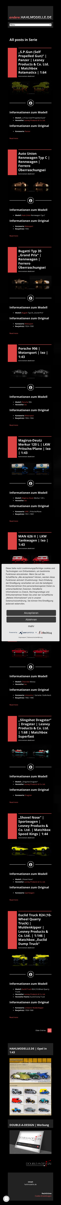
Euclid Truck (26, 989)
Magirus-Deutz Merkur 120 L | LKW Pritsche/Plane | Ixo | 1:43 (34, 446)
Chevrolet (26, 681)
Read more (14, 138)
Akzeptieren (31, 612)
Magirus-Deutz (28, 498)
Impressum (22, 637)
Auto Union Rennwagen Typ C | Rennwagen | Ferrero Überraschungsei (34, 161)
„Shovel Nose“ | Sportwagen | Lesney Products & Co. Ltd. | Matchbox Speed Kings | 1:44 (34, 825)
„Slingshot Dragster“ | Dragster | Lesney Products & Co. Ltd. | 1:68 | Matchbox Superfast (34, 728)
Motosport (29, 226)
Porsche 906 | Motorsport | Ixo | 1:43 (33, 352)
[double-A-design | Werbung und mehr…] (30, 1153)
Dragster (28, 795)
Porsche (25, 402)
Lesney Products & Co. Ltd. (34, 120)
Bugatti (25, 313)
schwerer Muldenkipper (34, 1008)
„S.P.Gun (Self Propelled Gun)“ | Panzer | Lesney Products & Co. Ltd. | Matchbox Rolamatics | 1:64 (33, 62)
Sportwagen (29, 893)
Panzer (27, 131)
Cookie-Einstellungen (43, 1196)
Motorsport (29, 415)
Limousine (29, 695)
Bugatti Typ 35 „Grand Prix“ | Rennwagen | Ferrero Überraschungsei (32, 259)
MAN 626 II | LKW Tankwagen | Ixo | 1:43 (33, 540)
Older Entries (40, 1030)
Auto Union (26, 215)
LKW (26, 511)
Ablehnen (31, 619)
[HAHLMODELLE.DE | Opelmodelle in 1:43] (30, 1115)
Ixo (25, 404)
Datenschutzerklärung (34, 637)
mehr (31, 626)
